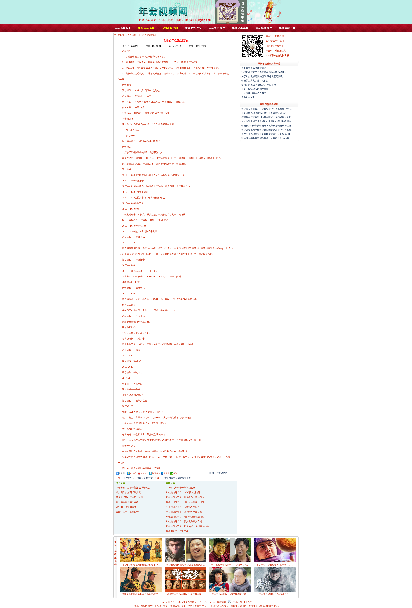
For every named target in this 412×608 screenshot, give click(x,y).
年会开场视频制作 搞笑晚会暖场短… (230, 594)
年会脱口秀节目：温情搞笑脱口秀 (183, 507)
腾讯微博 (156, 473)
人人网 (166, 473)
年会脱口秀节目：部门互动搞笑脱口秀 (185, 502)
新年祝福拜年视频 (275, 41)
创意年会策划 (131, 35)
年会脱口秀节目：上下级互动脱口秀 (184, 512)
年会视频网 (119, 35)
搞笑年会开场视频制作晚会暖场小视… (141, 565)
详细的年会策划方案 (126, 507)
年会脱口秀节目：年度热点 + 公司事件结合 (187, 526)
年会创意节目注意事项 (177, 531)
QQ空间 (133, 473)
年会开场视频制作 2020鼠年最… (275, 594)
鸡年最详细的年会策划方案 (129, 497)
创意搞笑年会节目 (275, 46)
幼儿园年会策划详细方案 (128, 492)
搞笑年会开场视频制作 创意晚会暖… (185, 594)
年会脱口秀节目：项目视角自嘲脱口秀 (185, 497)
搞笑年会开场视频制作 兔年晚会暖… (274, 565)
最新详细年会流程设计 (127, 512)
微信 (175, 473)
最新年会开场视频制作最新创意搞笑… (141, 594)
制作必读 (247, 602)
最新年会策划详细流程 (127, 502)
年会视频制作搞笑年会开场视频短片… (230, 565)
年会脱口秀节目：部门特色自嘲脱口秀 (185, 517)
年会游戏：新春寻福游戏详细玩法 (133, 487)
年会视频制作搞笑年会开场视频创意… (185, 565)
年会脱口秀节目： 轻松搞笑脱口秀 (183, 492)
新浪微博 (144, 473)
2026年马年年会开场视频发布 (180, 487)
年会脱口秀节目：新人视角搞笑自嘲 (184, 521)
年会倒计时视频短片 (276, 50)
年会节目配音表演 (275, 36)
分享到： (122, 473)
